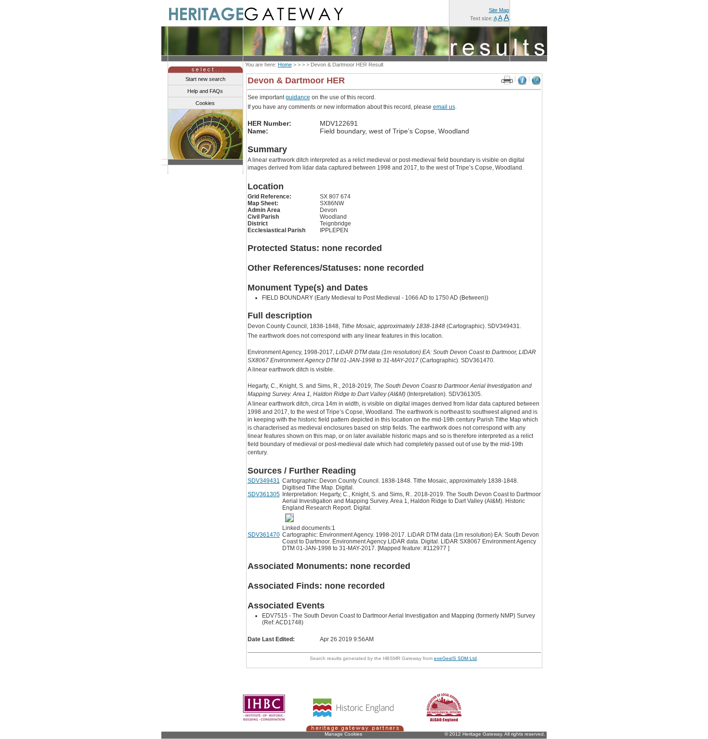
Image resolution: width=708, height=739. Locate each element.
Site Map (499, 10)
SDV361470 (264, 534)
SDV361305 (264, 494)
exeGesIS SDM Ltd (455, 658)
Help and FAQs (205, 91)
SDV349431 (264, 480)
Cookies (205, 103)
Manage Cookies (343, 734)
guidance (298, 97)
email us (444, 107)
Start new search (205, 79)
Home (285, 64)
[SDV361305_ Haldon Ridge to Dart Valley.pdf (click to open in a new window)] (291, 518)
